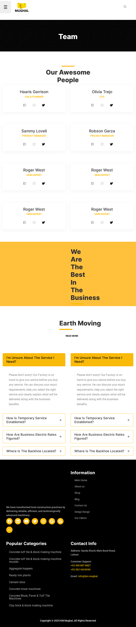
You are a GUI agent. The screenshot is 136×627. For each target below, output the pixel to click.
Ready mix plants (20, 575)
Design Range (82, 511)
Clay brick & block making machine (31, 605)
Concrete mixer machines (25, 589)
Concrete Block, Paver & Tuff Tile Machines (29, 597)
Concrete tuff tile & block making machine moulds (35, 560)
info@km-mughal (88, 576)
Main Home (81, 480)
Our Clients (81, 518)
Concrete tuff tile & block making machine (35, 552)
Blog (77, 499)
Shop (77, 492)
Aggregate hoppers (21, 568)
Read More (72, 336)
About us (79, 486)
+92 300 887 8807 (81, 565)
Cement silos (17, 582)
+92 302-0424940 (80, 569)
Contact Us (81, 505)
